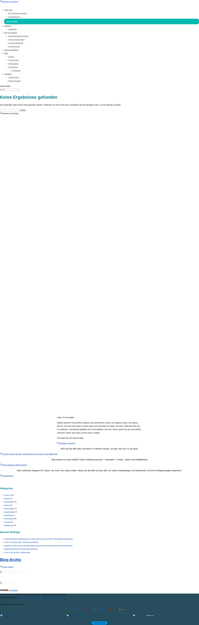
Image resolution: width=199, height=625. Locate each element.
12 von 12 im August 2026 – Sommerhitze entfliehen (21, 542)
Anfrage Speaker (14, 81)
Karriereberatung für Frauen (18, 36)
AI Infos (62, 598)
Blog (6, 53)
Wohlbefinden (13, 64)
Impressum (22, 598)
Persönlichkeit (13, 60)
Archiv (57, 598)
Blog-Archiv (10, 559)
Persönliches (13, 67)
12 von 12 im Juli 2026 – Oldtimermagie (17, 552)
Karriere (11, 57)
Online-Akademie (11, 50)
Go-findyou (13, 590)
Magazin (7, 26)
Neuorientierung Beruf (16, 40)
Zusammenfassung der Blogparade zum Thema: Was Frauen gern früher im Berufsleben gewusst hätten (38, 539)
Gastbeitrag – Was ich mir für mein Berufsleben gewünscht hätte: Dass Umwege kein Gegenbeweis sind (38, 545)
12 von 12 (7, 495)
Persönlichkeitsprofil (15, 43)
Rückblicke (16, 70)
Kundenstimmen (14, 17)
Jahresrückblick (9, 502)
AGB (45, 598)
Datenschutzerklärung (34, 598)
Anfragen (8, 74)
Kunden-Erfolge (14, 46)
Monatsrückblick (9, 512)
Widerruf (51, 598)
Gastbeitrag (12, 29)
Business (7, 498)
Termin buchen (13, 77)
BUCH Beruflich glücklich (17, 13)
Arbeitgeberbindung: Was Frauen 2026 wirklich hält (21, 549)
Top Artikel (7, 522)
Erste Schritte (12, 21)
